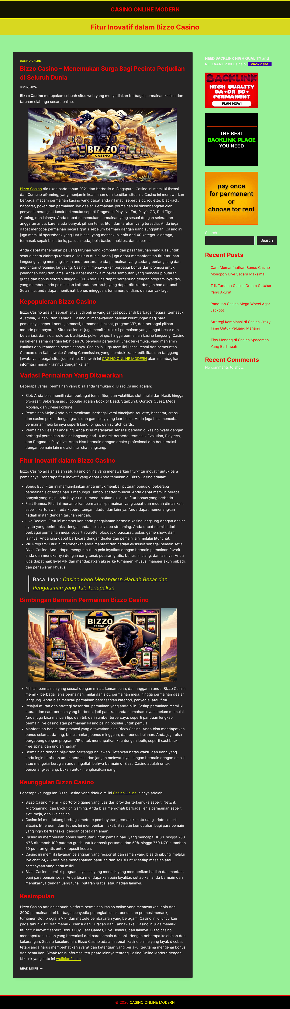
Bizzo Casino (31, 189)
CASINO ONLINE (31, 60)
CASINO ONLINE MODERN (124, 358)
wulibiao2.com (68, 959)
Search (211, 233)
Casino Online (125, 793)
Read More (31, 968)
